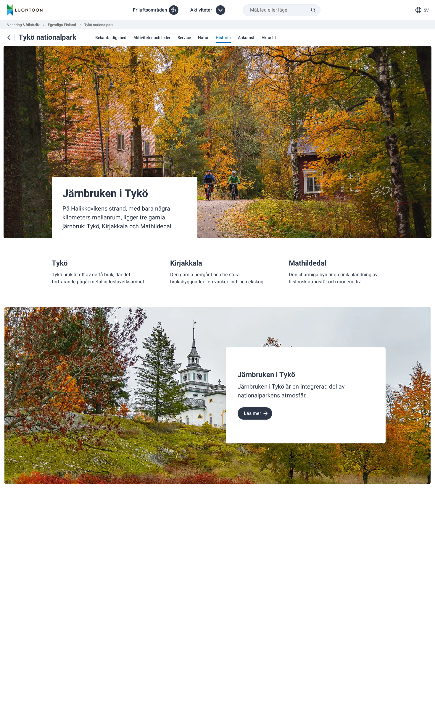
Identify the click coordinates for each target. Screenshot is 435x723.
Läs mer (252, 413)
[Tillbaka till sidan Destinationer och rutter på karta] (9, 37)
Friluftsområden (150, 10)
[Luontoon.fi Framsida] (25, 10)
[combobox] (281, 10)
